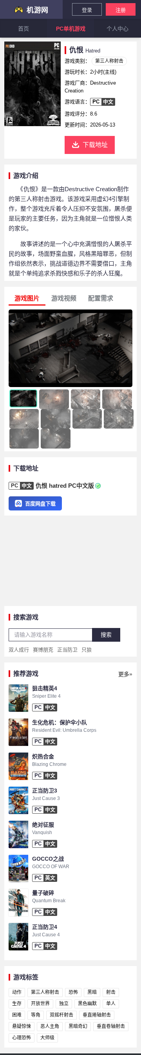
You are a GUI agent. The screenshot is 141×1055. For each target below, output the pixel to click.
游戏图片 (27, 298)
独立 (64, 1003)
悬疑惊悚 (21, 1026)
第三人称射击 (109, 61)
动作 (17, 992)
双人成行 (19, 650)
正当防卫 (67, 650)
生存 (17, 1003)
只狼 (86, 650)
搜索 (106, 635)
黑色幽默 (87, 1003)
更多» (125, 674)
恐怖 (73, 992)
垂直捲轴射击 (97, 1015)
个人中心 (117, 28)
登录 (87, 10)
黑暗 (92, 992)
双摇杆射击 (61, 1015)
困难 (17, 1015)
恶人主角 (49, 1026)
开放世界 (40, 1003)
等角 (35, 1015)
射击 (111, 992)
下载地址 (95, 144)
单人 (111, 1003)
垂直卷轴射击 (111, 1026)
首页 (23, 28)
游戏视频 (63, 298)
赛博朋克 (43, 650)
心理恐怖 (21, 1038)
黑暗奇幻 (78, 1026)
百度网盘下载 (40, 504)
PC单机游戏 (70, 28)
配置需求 (100, 298)
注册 (121, 10)
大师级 (47, 1038)
